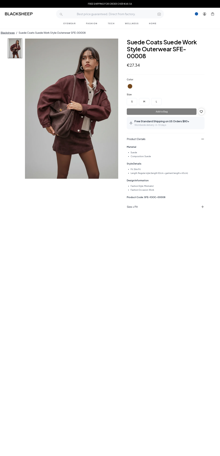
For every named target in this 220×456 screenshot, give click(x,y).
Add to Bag (162, 111)
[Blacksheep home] (25, 13)
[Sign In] (204, 13)
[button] (158, 13)
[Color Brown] (130, 86)
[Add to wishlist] (201, 111)
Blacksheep (8, 32)
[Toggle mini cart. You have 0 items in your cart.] (212, 13)
